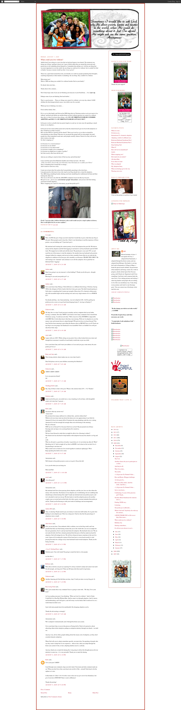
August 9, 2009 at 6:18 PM (55, 655)
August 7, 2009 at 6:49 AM (55, 330)
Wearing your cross (116, 171)
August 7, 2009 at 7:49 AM (55, 404)
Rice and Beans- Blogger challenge (125, 477)
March (117, 542)
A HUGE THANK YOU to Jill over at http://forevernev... (125, 516)
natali (47, 477)
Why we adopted (116, 164)
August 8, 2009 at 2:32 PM (55, 572)
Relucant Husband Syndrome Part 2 (121, 142)
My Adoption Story (116, 166)
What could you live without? (123, 520)
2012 (115, 435)
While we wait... (115, 131)
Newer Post (44, 693)
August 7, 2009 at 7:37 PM (55, 559)
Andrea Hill (48, 509)
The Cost (117, 459)
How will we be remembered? (119, 150)
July (116, 531)
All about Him (115, 159)
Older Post (95, 693)
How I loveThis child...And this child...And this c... (123, 484)
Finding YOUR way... (121, 502)
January (117, 548)
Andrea (47, 269)
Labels (113, 152)
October (117, 451)
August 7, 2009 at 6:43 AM (55, 305)
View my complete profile (120, 292)
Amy (124, 251)
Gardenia (48, 396)
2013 (115, 432)
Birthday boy (118, 523)
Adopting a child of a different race (121, 138)
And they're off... (119, 466)
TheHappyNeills (50, 386)
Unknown (48, 309)
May (116, 537)
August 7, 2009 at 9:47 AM (55, 453)
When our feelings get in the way (120, 169)
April (116, 540)
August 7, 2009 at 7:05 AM (55, 364)
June (116, 534)
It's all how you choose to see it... (124, 528)
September (118, 454)
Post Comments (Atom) (55, 697)
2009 (115, 443)
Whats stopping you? (117, 154)
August (117, 456)
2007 (115, 554)
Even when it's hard (116, 161)
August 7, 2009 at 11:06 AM (56, 472)
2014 (115, 429)
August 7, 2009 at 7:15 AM (55, 381)
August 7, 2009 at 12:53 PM (56, 483)
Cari (46, 235)
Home (69, 693)
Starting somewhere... (121, 525)
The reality (118, 472)
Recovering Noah (50, 587)
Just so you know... (120, 490)
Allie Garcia (48, 523)
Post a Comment (45, 689)
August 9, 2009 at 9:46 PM (55, 685)
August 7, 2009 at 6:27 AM (55, 279)
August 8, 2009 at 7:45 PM (55, 582)
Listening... (118, 505)
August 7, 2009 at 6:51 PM (55, 544)
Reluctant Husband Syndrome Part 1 (121, 140)
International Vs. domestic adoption (121, 135)
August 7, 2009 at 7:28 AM (55, 391)
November (118, 448)
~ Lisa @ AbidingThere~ (52, 549)
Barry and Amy (49, 354)
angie (47, 335)
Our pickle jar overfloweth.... (123, 508)
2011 (115, 438)
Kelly (47, 660)
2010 (115, 440)
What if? (113, 147)
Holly (47, 409)
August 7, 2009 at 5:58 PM (55, 519)
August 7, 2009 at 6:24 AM (55, 264)
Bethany (47, 564)
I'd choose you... (115, 133)
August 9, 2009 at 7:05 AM (55, 614)
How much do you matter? (118, 157)
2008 (115, 551)
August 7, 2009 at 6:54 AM (55, 349)
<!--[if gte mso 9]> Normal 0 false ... (125, 474)
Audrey (47, 284)
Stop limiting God (116, 145)
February (118, 545)
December (118, 445)
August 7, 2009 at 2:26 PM (55, 504)
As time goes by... (120, 480)
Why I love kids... (120, 469)
